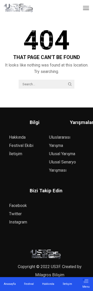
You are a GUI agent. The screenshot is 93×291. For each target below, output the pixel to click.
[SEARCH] (69, 84)
